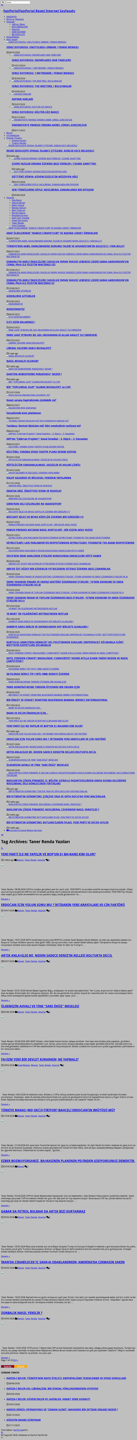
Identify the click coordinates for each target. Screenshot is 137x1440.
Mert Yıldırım (18, 210)
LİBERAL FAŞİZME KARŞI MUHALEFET (28, 348)
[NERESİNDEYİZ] (14, 304)
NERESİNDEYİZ (15, 309)
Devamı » (5, 899)
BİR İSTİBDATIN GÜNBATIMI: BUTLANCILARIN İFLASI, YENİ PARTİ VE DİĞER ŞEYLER (57, 822)
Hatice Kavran (18, 202)
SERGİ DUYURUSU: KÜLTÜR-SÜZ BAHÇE (35, 112)
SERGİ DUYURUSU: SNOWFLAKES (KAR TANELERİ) (41, 60)
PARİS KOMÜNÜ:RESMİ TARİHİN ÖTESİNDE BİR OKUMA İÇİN (43, 687)
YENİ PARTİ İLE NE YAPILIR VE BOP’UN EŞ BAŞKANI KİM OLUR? (44, 726)
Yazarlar (10, 197)
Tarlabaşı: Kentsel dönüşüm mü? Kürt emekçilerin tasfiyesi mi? (43, 425)
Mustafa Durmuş (20, 215)
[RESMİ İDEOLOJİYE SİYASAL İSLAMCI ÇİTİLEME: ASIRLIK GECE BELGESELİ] (41, 145)
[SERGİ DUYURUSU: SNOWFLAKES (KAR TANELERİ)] (36, 55)
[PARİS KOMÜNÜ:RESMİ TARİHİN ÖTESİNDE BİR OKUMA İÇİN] (36, 682)
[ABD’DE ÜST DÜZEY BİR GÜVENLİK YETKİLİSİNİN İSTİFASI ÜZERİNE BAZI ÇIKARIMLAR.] (48, 564)
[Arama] (3, 2)
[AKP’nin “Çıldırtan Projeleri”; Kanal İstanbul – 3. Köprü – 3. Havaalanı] (40, 433)
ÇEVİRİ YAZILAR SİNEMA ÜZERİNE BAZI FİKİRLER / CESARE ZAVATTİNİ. (54, 163)
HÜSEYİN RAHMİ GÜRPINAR (23, 1420)
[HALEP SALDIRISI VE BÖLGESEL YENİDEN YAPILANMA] (33, 473)
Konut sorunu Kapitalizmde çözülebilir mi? (31, 400)
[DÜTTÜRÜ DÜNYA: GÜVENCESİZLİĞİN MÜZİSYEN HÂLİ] (39, 171)
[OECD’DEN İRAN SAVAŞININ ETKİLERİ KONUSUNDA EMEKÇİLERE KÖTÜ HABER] (45, 550)
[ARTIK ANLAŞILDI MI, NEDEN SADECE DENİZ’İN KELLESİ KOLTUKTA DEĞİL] (42, 747)
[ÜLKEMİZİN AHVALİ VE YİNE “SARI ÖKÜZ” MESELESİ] (32, 760)
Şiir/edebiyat (12, 135)
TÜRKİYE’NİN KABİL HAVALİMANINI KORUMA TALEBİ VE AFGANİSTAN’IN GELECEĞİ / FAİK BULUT (65, 246)
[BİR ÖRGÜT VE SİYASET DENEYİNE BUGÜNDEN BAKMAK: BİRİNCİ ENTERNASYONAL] (47, 695)
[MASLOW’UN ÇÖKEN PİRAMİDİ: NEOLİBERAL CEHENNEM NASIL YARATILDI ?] (44, 804)
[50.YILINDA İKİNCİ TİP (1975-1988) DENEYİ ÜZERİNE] (32, 669)
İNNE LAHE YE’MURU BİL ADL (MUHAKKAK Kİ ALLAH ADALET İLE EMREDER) (51, 335)
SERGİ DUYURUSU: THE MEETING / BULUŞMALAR (41, 86)
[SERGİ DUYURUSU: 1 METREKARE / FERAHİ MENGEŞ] (38, 68)
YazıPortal (18, 1430)
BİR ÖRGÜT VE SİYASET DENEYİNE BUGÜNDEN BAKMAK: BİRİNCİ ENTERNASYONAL (57, 700)
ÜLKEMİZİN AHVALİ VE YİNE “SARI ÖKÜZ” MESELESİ (37, 765)
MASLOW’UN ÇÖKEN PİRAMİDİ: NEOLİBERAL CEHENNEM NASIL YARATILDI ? (52, 809)
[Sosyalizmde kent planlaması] (21, 408)
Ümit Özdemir (19, 225)
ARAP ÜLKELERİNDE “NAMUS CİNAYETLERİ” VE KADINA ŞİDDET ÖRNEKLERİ (52, 233)
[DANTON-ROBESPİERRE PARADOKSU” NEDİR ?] (29, 369)
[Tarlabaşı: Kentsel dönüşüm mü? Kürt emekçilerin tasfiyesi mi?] (37, 421)
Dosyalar (10, 22)
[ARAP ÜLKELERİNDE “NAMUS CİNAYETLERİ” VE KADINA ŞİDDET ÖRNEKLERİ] (43, 228)
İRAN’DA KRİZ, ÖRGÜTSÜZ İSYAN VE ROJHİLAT (34, 491)
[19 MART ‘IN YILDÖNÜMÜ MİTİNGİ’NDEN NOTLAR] (31, 608)
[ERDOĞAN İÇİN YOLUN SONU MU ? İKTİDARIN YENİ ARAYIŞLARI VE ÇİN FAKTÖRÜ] (46, 734)
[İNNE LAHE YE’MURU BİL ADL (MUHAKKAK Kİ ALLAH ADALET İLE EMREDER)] (43, 330)
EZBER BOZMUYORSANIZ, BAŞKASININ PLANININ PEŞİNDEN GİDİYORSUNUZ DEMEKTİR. (68, 1161)
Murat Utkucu (18, 213)
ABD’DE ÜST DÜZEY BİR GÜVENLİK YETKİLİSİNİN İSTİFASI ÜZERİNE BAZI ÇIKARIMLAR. (58, 568)
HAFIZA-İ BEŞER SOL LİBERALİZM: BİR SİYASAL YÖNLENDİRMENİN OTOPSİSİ (52, 1388)
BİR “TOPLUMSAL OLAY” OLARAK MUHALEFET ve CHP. (38, 387)
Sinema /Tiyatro (14, 138)
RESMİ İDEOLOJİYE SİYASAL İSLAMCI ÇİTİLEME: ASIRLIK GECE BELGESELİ (50, 150)
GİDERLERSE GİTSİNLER (20, 296)
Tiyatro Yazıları (19, 143)
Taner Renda (18, 223)
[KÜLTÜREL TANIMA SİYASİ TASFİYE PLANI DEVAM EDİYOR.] (35, 447)
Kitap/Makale (12, 37)
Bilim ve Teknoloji (15, 19)
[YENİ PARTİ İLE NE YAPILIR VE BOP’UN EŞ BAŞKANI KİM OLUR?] (37, 721)
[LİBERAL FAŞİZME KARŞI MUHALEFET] (25, 343)
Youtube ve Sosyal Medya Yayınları (25, 830)
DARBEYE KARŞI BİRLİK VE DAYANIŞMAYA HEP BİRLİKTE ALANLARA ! (47, 626)
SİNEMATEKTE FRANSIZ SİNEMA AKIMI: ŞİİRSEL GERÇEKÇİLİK (49, 125)
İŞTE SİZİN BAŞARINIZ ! (20, 322)
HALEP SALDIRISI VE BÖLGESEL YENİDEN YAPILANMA (38, 477)
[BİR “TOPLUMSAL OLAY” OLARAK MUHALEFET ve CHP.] (33, 382)
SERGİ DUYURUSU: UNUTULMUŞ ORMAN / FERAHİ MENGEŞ (42, 47)
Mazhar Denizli (19, 208)
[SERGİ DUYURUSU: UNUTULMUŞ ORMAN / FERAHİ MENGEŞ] (36, 42)
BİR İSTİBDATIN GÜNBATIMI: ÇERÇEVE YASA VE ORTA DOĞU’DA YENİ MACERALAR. (56, 796)
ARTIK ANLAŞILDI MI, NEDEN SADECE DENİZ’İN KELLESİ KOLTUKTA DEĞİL (51, 752)
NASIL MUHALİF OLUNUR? (22, 361)
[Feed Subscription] (2, 848)
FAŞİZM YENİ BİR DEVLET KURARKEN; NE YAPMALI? (40, 1059)
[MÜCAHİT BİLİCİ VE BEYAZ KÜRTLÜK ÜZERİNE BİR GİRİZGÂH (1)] (38, 512)
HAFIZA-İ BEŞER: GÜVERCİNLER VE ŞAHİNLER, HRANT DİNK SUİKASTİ (48, 1399)
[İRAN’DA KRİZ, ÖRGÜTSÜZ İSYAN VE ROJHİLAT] (29, 485)
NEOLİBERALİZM (20, 27)
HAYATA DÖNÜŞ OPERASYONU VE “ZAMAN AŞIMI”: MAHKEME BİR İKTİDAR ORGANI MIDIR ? (62, 1409)
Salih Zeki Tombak (20, 218)
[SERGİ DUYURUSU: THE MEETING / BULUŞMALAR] (37, 81)
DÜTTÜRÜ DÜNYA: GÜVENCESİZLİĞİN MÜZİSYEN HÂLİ (45, 176)
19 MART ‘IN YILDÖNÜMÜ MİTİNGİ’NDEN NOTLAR (37, 613)
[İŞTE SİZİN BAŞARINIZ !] (18, 317)
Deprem (16, 29)
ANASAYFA (11, 16)
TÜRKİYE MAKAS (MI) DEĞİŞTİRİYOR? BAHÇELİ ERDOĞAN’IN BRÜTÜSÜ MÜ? (58, 1110)
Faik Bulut (17, 200)
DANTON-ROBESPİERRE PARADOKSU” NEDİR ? (34, 374)
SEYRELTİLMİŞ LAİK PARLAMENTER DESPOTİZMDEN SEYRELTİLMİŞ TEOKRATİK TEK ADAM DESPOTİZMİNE (70, 542)
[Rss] (2, 5)
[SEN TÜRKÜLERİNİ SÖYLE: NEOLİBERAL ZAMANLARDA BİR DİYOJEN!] (45, 184)
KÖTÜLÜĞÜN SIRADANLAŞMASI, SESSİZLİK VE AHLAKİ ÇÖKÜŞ (43, 465)
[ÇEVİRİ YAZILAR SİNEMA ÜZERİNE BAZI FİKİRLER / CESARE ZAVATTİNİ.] (46, 158)
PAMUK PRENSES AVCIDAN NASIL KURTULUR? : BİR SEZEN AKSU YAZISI (49, 530)
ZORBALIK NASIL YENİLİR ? (21, 1313)
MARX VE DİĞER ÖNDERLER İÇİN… (27, 713)
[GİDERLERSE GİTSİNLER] (18, 291)
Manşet (20, 860)
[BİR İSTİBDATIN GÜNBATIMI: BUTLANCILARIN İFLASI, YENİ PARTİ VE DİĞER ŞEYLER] (47, 817)
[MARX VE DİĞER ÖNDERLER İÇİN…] (24, 708)
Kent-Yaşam (11, 39)
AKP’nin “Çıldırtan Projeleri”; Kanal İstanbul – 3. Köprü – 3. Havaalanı (47, 439)
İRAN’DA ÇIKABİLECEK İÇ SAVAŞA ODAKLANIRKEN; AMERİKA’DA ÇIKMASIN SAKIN (63, 1262)
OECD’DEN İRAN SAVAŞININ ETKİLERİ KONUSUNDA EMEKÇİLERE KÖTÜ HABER (53, 556)
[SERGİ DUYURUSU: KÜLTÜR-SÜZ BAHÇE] (32, 107)
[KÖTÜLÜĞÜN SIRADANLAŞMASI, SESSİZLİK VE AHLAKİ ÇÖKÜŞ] (37, 459)
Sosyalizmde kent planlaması (23, 413)
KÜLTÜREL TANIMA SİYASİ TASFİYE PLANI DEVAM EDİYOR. (41, 451)
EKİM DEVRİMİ (19, 32)
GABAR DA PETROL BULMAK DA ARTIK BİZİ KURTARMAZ (43, 1211)
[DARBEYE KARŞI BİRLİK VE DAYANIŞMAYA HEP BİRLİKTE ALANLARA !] (39, 621)
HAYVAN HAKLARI (22, 99)
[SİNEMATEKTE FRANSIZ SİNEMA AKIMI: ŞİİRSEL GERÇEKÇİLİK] (42, 120)
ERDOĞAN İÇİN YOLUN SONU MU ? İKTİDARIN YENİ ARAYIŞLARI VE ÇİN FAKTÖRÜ (56, 739)
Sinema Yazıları (19, 140)
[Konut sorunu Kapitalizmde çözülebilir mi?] (28, 395)
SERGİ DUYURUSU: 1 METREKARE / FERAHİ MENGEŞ (43, 73)
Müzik (9, 133)
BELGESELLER (18, 34)
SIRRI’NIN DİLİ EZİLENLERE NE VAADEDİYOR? (34, 504)
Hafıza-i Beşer (18, 24)
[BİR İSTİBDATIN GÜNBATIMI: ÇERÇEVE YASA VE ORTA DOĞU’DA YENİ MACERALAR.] (46, 791)
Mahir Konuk (18, 205)
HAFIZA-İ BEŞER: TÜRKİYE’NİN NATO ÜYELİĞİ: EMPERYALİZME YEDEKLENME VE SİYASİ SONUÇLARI (66, 1378)
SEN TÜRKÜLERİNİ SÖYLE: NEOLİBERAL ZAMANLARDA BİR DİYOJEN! (53, 189)
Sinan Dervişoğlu (20, 220)
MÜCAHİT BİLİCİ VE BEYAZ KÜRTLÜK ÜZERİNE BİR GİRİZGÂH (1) (44, 517)
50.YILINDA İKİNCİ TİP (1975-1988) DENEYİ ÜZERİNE (37, 674)
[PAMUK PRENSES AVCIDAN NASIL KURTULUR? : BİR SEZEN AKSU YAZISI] (41, 524)
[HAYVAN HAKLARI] (21, 94)
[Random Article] (2, 835)
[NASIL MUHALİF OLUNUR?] (20, 356)
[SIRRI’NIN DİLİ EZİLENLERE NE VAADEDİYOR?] (29, 498)
